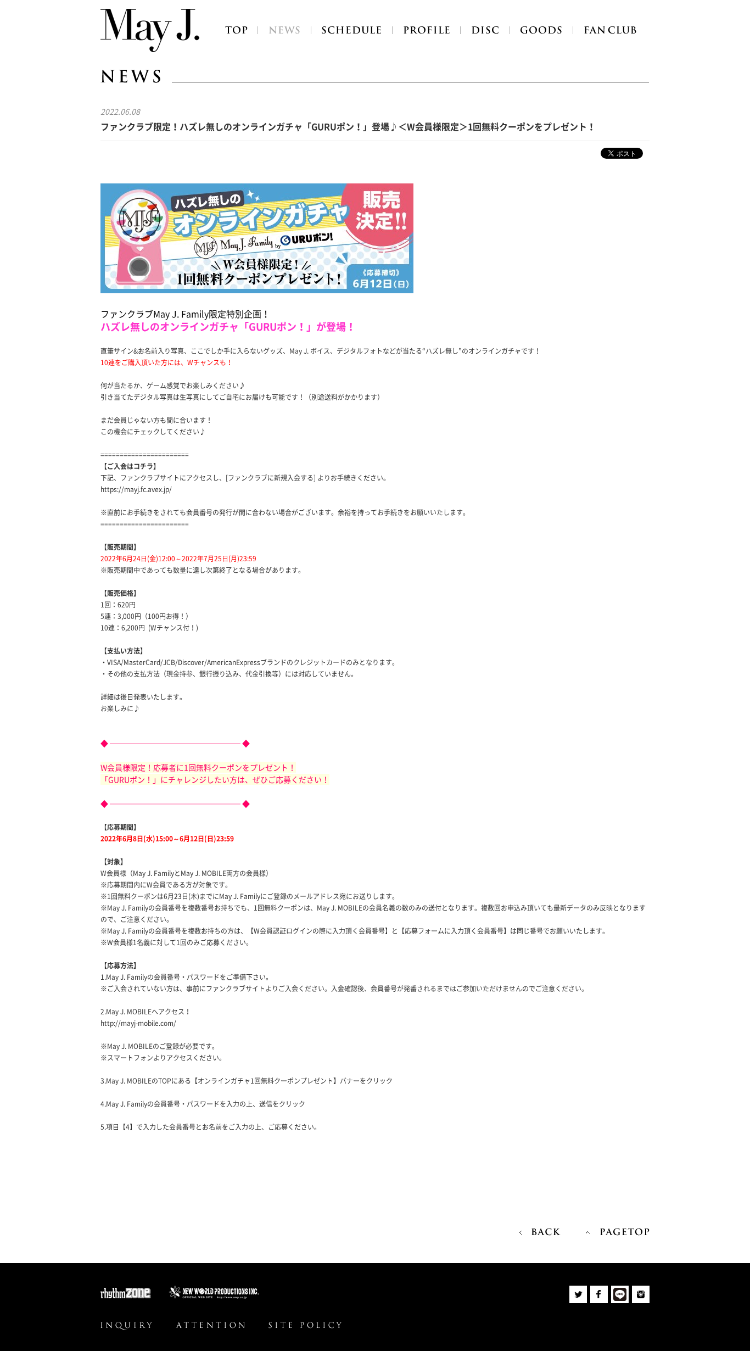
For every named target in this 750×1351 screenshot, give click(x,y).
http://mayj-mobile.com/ (138, 1023)
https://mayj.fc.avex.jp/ (136, 489)
